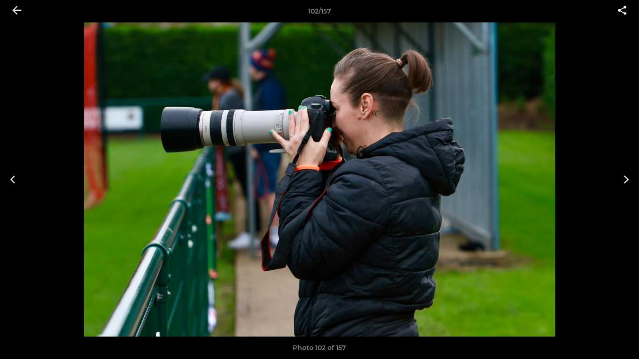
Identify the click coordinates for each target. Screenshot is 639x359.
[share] (622, 11)
